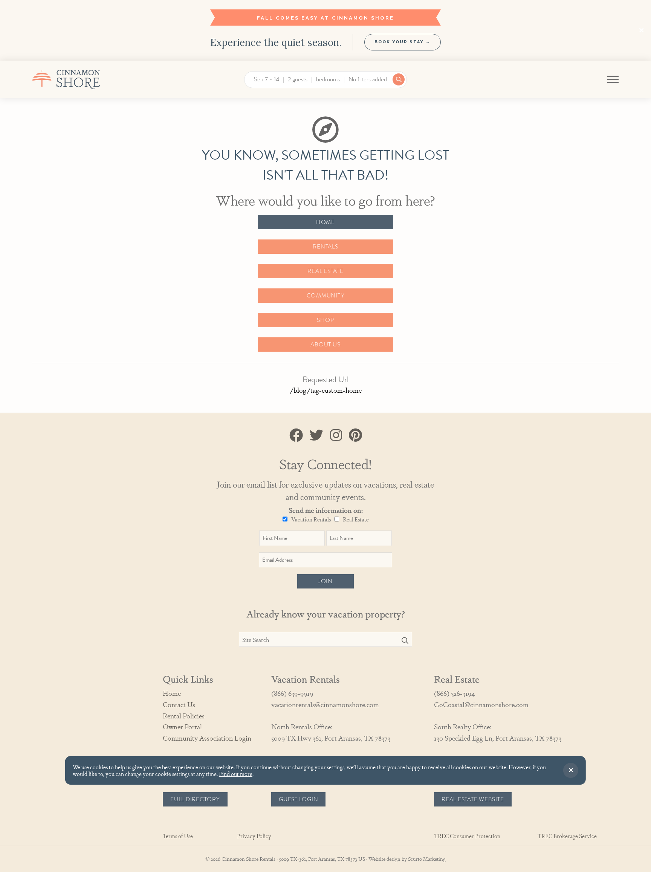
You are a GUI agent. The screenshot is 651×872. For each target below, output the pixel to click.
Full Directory (195, 799)
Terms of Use (178, 836)
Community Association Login (207, 737)
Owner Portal (182, 726)
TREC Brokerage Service (567, 836)
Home (325, 222)
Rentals (325, 246)
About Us (325, 344)
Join (325, 581)
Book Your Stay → (402, 42)
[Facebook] (296, 434)
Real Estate (325, 271)
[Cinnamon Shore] (84, 79)
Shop (325, 320)
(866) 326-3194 (454, 693)
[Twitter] (316, 434)
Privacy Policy (254, 836)
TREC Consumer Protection (467, 836)
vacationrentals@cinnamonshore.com (325, 704)
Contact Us (179, 704)
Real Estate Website (473, 799)
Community (326, 295)
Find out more (235, 773)
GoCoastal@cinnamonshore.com (481, 704)
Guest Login (298, 799)
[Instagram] (336, 434)
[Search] (405, 640)
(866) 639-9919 (292, 693)
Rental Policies (184, 716)
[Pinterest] (355, 434)
